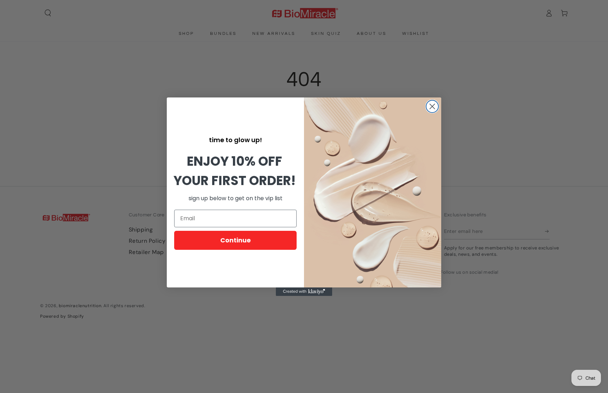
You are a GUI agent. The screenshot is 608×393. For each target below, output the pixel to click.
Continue (235, 240)
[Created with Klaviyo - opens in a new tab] (304, 291)
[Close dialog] (432, 106)
